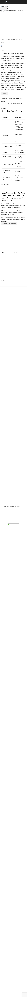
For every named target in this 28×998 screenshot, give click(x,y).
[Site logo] (13, 2)
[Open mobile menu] (1, 2)
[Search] (25, 2)
